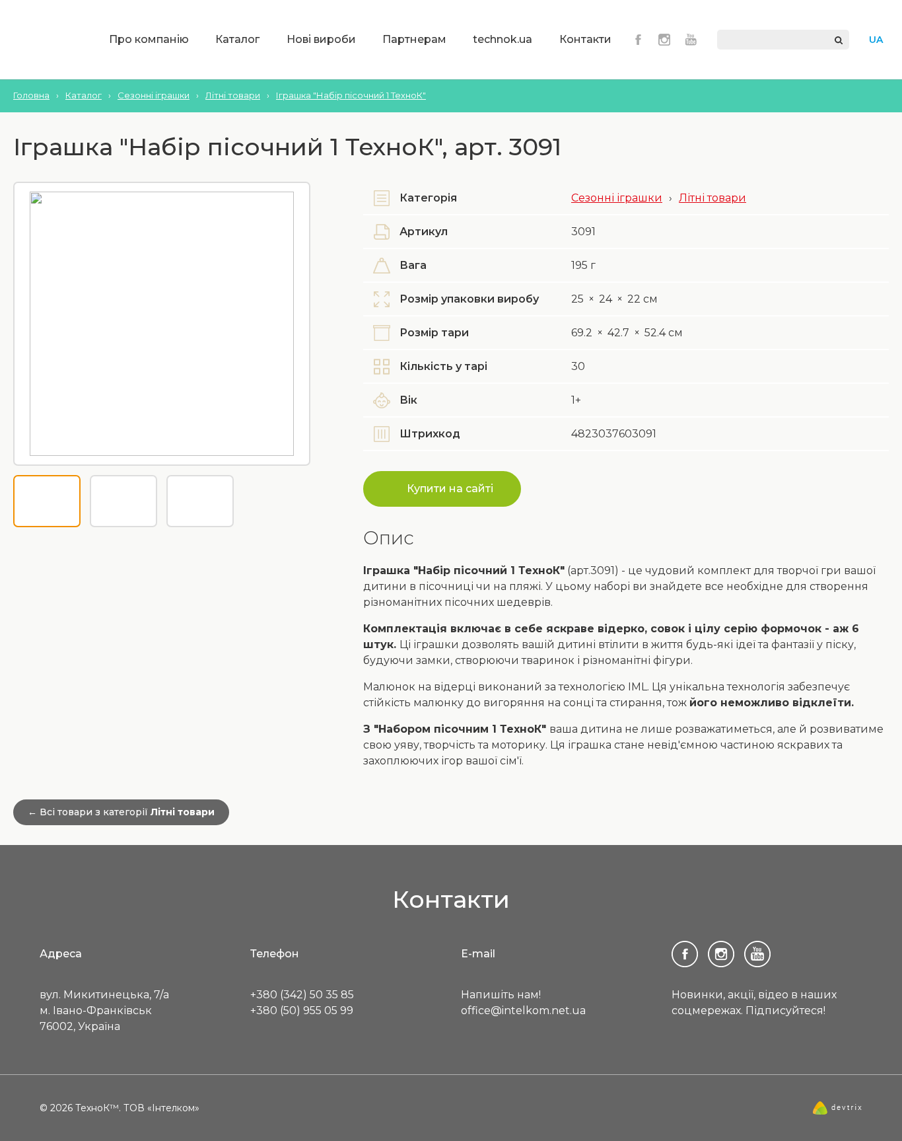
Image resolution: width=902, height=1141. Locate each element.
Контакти (585, 39)
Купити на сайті (450, 488)
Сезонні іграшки (616, 198)
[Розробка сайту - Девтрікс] (837, 1111)
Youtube (690, 39)
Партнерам (414, 39)
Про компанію (149, 39)
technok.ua (502, 39)
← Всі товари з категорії (121, 812)
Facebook (637, 39)
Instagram (664, 39)
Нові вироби (321, 39)
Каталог (237, 39)
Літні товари (712, 198)
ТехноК (49, 41)
